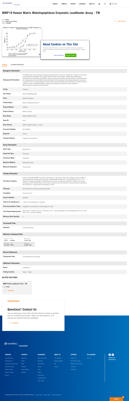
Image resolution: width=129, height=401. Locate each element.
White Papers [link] (41, 380)
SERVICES (8, 355)
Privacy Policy (38, 395)
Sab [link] (55, 363)
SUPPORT (73, 355)
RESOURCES (41, 355)
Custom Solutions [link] (9, 372)
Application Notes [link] (42, 358)
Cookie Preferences (57, 395)
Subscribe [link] (73, 369)
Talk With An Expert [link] (76, 361)
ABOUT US (57, 355)
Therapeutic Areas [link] (9, 366)
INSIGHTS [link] (73, 4)
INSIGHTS (24, 355)
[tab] (4, 64)
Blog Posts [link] (24, 358)
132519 (6, 240)
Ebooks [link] (39, 366)
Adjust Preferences (59, 55)
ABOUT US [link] (91, 4)
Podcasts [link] (23, 366)
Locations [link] (73, 366)
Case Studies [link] (41, 363)
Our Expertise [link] (57, 358)
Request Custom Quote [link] (76, 363)
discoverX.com (112, 359)
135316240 (6, 245)
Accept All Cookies (71, 55)
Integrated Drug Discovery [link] (11, 363)
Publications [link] (41, 375)
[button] (123, 396)
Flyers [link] (39, 369)
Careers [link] (56, 366)
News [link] (22, 363)
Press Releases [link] (25, 369)
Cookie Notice (47, 395)
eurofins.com (112, 357)
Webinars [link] (23, 372)
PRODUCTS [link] (64, 4)
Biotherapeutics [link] (9, 361)
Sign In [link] (89, 358)
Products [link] (7, 375)
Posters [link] (39, 372)
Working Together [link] (58, 361)
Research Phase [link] (9, 369)
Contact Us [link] (73, 358)
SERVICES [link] (55, 4)
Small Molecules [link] (9, 358)
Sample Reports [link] (42, 378)
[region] (65, 49)
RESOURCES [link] (82, 4)
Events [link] (23, 361)
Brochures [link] (40, 361)
